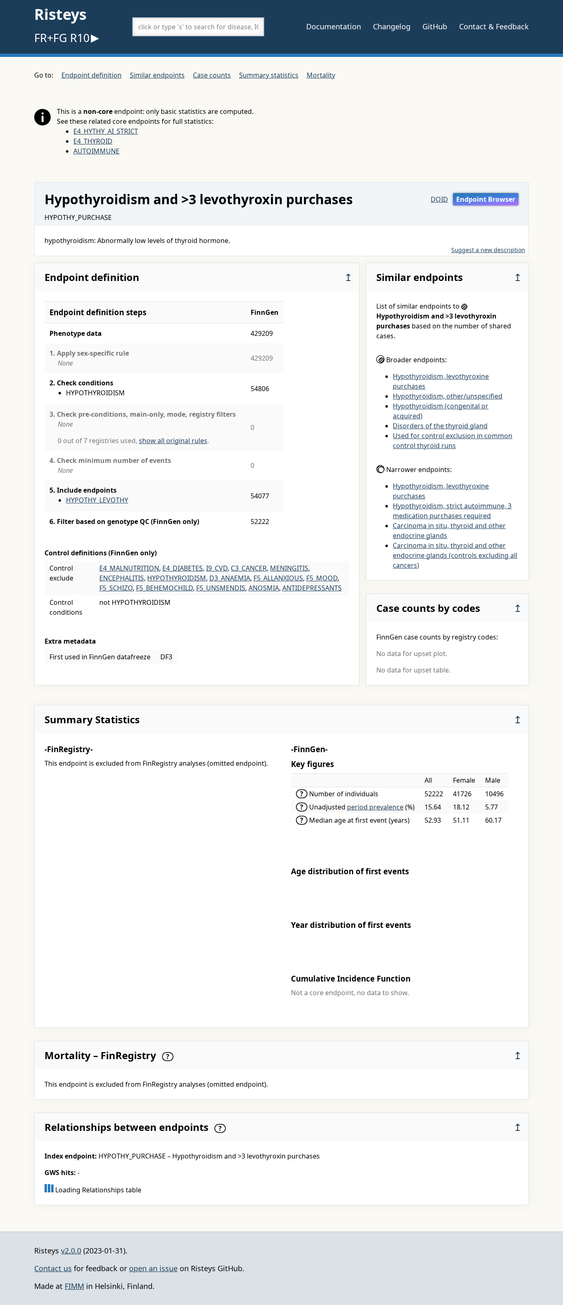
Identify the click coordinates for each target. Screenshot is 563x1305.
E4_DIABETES (182, 568)
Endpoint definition (91, 75)
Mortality (321, 75)
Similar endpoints (157, 75)
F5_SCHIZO (116, 587)
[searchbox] (198, 26)
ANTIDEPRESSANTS (312, 587)
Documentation (333, 26)
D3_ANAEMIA (229, 578)
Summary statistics (268, 75)
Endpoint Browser (485, 199)
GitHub (434, 26)
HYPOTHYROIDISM (176, 578)
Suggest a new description (488, 250)
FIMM (74, 1286)
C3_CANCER (249, 568)
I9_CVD (217, 568)
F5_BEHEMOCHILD (164, 587)
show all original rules (173, 440)
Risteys (60, 14)
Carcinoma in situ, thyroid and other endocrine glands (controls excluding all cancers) (455, 555)
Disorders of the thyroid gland (440, 425)
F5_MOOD (322, 578)
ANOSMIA (264, 587)
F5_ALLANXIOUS (278, 578)
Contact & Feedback (494, 26)
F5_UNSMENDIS (220, 587)
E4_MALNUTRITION (129, 568)
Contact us (53, 1268)
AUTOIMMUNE (96, 151)
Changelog (392, 26)
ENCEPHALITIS (121, 578)
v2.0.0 (71, 1250)
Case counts (212, 75)
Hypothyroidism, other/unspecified (447, 396)
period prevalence (375, 807)
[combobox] (198, 26)
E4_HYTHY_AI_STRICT (105, 131)
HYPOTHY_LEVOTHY (97, 500)
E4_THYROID (93, 141)
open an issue (153, 1268)
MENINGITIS (289, 568)
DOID (439, 199)
